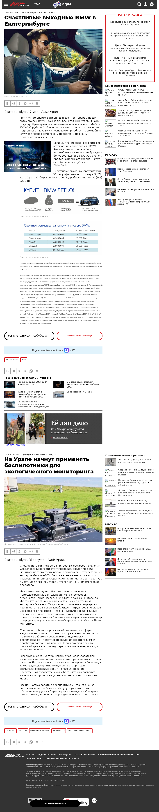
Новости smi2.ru (14, 445)
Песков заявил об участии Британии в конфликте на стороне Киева (135, 160)
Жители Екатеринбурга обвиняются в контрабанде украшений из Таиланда (130, 73)
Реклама (30, 755)
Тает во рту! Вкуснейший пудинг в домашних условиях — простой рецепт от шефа (134, 112)
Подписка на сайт (47, 755)
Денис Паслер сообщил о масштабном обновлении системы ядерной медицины (130, 48)
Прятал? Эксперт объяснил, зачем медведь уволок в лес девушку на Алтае (134, 123)
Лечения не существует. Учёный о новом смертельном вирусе (134, 460)
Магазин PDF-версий (85, 755)
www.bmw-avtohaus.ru (15, 96)
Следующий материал (55, 804)
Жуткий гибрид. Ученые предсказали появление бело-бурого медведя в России (136, 143)
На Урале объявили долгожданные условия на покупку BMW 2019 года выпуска (33, 404)
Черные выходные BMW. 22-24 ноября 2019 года (32, 383)
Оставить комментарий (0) (79, 336)
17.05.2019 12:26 (11, 12)
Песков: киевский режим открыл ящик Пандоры (133, 170)
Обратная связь (33, 758)
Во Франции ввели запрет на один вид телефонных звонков (134, 529)
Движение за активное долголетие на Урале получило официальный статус (129, 36)
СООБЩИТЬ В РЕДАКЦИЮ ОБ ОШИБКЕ (62, 758)
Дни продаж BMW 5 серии (79, 392)
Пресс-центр (65, 755)
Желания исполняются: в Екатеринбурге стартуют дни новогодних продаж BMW (32, 394)
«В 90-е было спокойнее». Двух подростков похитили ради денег (134, 501)
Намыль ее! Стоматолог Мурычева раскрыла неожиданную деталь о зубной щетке (135, 482)
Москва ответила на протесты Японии (132, 540)
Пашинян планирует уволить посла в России (135, 190)
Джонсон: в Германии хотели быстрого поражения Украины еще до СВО (134, 561)
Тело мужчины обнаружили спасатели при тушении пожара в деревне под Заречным (129, 60)
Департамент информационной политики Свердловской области (36, 544)
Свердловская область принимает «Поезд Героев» (130, 23)
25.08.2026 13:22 (11, 454)
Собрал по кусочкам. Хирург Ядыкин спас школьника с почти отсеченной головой (136, 472)
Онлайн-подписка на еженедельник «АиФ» (119, 755)
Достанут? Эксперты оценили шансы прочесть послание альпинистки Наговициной (136, 492)
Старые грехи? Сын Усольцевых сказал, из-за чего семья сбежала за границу (135, 92)
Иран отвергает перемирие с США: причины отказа (134, 550)
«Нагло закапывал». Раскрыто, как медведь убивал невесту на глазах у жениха (135, 513)
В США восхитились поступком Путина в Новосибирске (132, 570)
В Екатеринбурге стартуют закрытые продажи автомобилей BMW (83, 384)
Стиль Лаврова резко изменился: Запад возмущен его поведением (133, 180)
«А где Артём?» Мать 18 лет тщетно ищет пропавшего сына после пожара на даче (135, 102)
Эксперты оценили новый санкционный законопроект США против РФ (133, 202)
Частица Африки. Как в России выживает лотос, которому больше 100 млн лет (135, 133)
